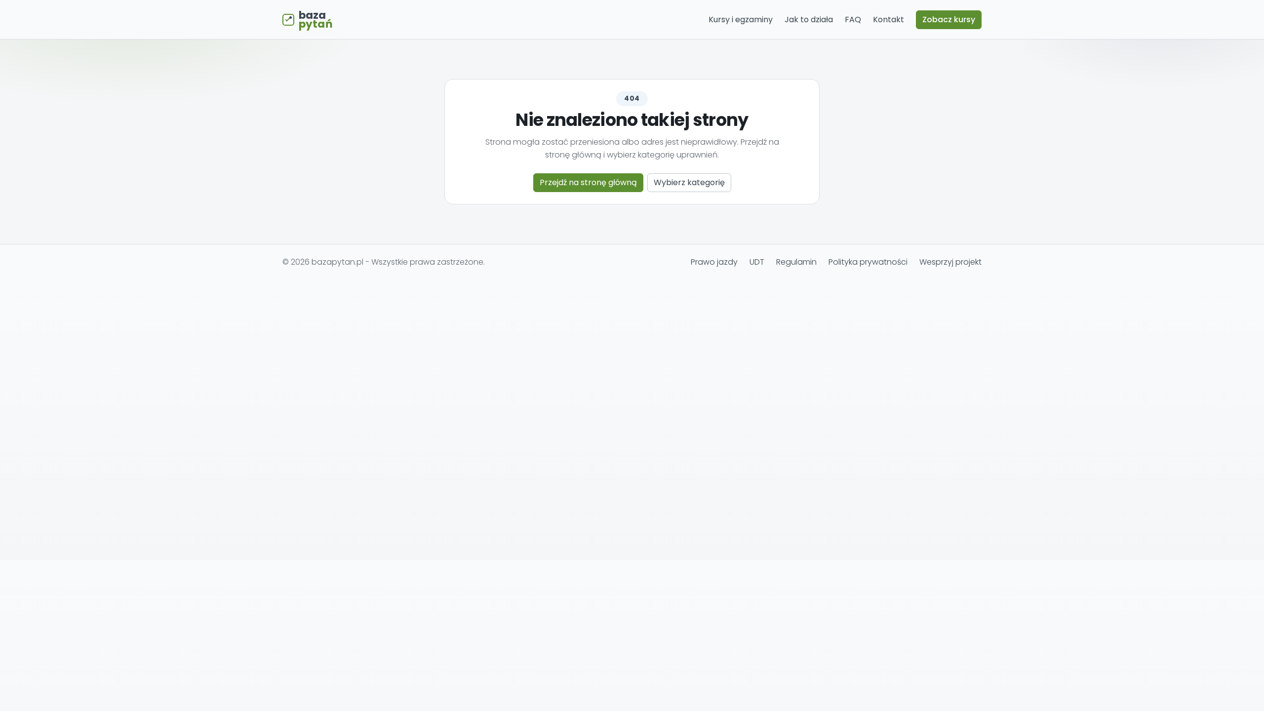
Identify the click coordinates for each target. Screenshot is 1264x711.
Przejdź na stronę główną (588, 182)
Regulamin (796, 262)
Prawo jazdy (714, 262)
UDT (757, 262)
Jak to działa (809, 19)
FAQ (853, 19)
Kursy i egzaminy (741, 19)
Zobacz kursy (948, 19)
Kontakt (888, 19)
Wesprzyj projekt (950, 262)
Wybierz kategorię (689, 182)
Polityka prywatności (868, 262)
